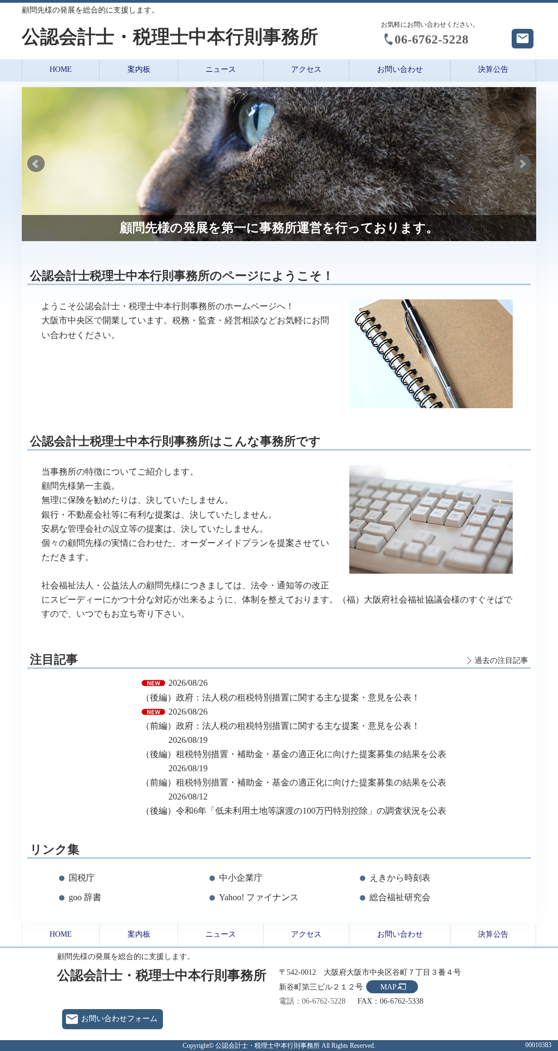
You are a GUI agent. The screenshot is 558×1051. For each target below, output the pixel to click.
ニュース (220, 69)
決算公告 (493, 69)
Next (522, 164)
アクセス (306, 69)
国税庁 (82, 877)
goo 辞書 (85, 897)
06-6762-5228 (432, 39)
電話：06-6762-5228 (312, 1001)
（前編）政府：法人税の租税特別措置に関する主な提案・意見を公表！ (280, 726)
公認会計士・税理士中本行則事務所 (170, 37)
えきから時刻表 (399, 877)
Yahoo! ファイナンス (259, 897)
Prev (36, 164)
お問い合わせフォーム (119, 1019)
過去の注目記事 (501, 660)
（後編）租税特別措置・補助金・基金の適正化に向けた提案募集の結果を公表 (293, 754)
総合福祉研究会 (399, 897)
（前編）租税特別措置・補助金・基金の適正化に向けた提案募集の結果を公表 (293, 782)
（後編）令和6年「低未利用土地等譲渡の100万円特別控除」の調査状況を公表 (293, 811)
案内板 (139, 69)
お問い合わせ (400, 69)
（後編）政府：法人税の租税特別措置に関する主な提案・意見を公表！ (280, 697)
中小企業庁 (241, 877)
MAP (388, 987)
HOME (61, 69)
